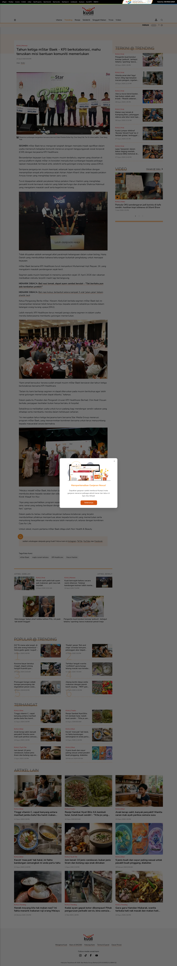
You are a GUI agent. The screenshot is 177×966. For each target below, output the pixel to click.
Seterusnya (88, 502)
